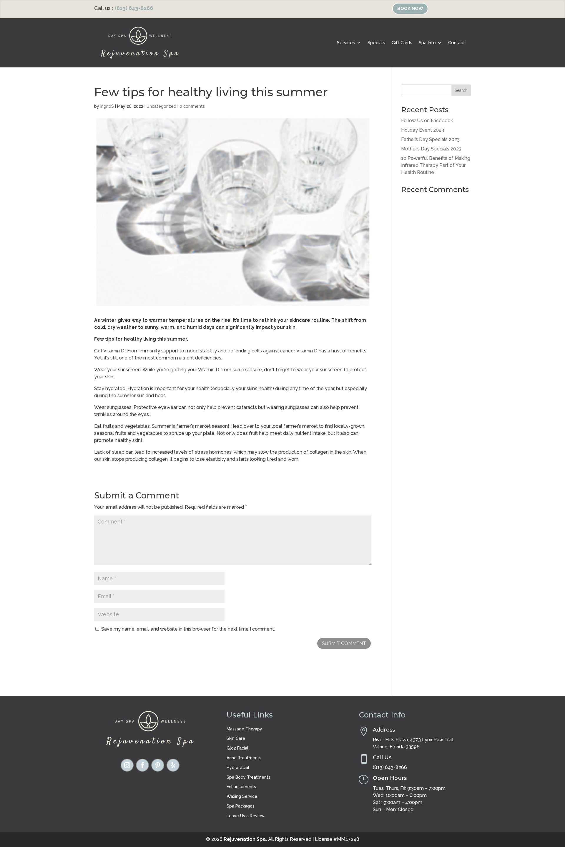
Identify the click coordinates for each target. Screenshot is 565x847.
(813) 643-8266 (134, 8)
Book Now (410, 8)
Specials (376, 42)
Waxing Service (242, 796)
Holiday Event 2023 (422, 130)
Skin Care (236, 738)
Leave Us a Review (246, 815)
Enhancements (241, 786)
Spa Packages (241, 806)
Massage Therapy (244, 729)
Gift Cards (402, 42)
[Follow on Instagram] (127, 765)
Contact (456, 42)
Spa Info (427, 42)
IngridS (107, 106)
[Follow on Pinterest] (157, 765)
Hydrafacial (238, 767)
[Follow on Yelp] (173, 765)
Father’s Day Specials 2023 (430, 139)
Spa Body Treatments (248, 777)
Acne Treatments (244, 757)
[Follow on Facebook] (142, 765)
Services (346, 42)
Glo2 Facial (237, 748)
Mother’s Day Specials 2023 (431, 149)
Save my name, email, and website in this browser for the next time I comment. (188, 629)
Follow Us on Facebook (427, 120)
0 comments (192, 106)
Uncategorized (161, 106)
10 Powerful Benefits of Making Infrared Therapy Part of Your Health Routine (435, 165)
